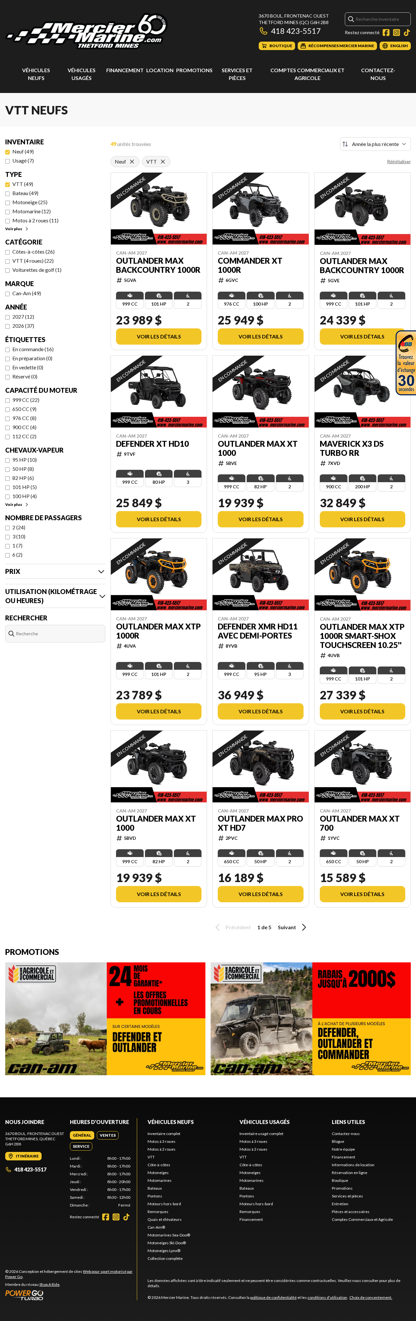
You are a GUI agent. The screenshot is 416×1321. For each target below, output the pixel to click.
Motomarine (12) (31, 211)
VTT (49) (22, 184)
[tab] (82, 1135)
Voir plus (13, 228)
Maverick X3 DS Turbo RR (352, 448)
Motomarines (160, 1180)
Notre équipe (343, 1149)
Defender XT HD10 (152, 443)
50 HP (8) (23, 469)
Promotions (194, 70)
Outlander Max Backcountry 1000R (158, 265)
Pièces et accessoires (351, 1211)
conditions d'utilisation (327, 1297)
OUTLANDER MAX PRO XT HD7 (260, 823)
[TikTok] (407, 32)
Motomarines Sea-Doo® (169, 1235)
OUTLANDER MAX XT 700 (360, 823)
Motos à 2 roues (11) (35, 220)
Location (160, 70)
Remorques (158, 1211)
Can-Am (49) (26, 293)
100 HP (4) (24, 496)
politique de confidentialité (273, 1297)
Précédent (238, 927)
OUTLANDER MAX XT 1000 (258, 448)
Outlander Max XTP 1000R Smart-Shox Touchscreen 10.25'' (362, 636)
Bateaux (155, 1188)
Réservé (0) (24, 376)
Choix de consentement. (370, 1297)
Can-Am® (156, 1227)
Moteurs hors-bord (164, 1203)
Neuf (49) (23, 151)
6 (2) (17, 554)
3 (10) (18, 536)
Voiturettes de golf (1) (36, 270)
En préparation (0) (32, 358)
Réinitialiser (399, 161)
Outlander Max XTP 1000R (158, 631)
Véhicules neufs (171, 1122)
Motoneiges (158, 1172)
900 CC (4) (24, 427)
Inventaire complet (164, 1133)
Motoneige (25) (29, 202)
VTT (151, 1157)
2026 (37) (23, 326)
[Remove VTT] (163, 161)
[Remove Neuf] (132, 161)
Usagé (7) (23, 160)
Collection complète (165, 1258)
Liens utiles (348, 1122)
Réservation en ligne (349, 1172)
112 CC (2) (24, 436)
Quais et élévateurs (165, 1219)
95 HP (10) (24, 459)
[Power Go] (71, 1295)
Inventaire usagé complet (261, 1133)
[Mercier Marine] (86, 31)
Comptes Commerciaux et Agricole (362, 1219)
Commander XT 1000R (250, 265)
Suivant (287, 927)
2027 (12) (23, 316)
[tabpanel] (100, 1182)
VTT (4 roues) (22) (33, 261)
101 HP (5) (24, 487)
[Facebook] (386, 32)
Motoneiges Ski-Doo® (167, 1242)
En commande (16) (33, 349)
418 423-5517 (296, 30)
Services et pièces (347, 1196)
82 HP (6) (23, 478)
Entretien (340, 1203)
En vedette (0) (27, 367)
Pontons (155, 1196)
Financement (125, 70)
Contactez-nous (346, 1133)
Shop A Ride (49, 1284)
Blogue (338, 1141)
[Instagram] (396, 32)
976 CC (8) (24, 418)
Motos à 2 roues (162, 1149)
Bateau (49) (25, 193)
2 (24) (18, 527)
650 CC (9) (24, 409)
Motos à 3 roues (162, 1141)
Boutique (340, 1180)
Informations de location (353, 1164)
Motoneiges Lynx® (164, 1250)
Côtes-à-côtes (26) (33, 251)
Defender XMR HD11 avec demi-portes (258, 631)
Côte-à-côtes (159, 1164)
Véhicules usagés (265, 1122)
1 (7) (17, 545)
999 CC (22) (25, 400)
